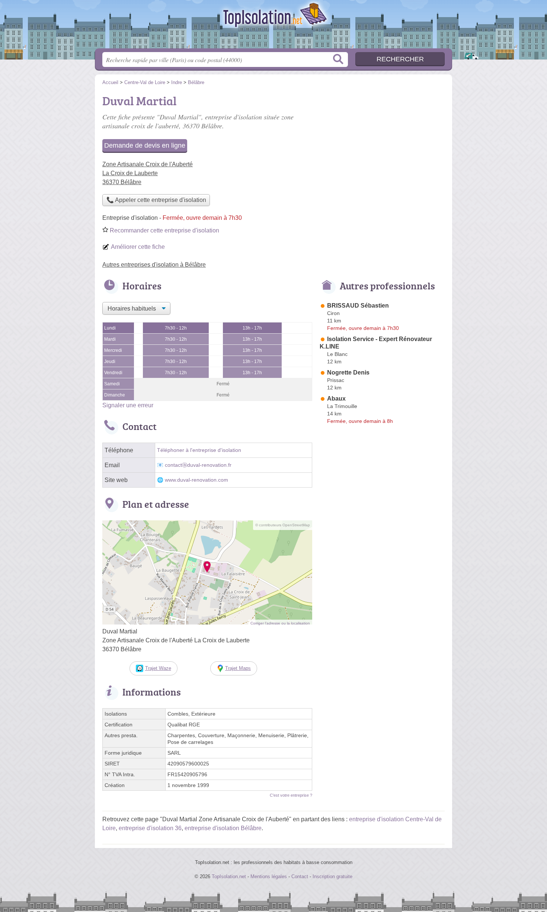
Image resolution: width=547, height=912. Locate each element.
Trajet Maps (238, 668)
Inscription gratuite (332, 876)
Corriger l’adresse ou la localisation (280, 623)
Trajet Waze (158, 668)
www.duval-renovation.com (196, 480)
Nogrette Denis (348, 372)
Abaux (336, 398)
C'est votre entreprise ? (291, 795)
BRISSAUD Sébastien (358, 305)
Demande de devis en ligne (144, 145)
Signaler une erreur (127, 405)
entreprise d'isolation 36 (150, 828)
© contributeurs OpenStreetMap (282, 525)
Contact (299, 876)
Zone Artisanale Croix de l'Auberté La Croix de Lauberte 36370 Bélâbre (147, 173)
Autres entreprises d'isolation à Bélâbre (154, 264)
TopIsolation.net (273, 26)
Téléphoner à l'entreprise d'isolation (199, 450)
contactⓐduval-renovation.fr (198, 465)
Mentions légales (268, 876)
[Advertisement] (382, 143)
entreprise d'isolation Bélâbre (223, 828)
